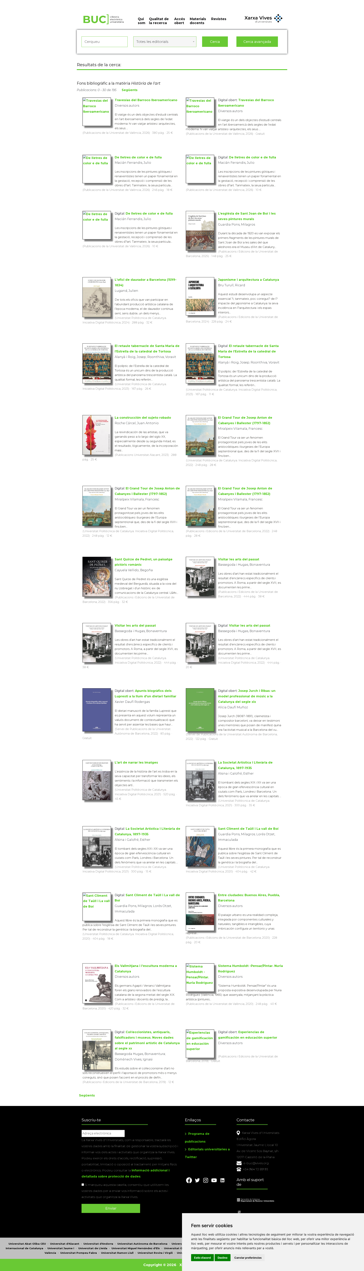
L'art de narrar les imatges (136, 762)
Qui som (141, 21)
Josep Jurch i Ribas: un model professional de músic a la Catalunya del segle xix (246, 696)
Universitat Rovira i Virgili (155, 1252)
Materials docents (198, 21)
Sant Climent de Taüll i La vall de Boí (248, 829)
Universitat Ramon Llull (117, 1252)
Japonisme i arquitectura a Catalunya (248, 280)
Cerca (215, 41)
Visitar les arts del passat (238, 559)
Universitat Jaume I (60, 1248)
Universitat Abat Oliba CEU (27, 1243)
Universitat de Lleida (92, 1248)
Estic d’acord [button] (202, 1257)
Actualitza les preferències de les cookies (35, 2)
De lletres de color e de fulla (138, 157)
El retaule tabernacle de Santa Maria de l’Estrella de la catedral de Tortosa (248, 351)
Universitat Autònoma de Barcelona (142, 1243)
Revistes (218, 19)
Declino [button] (223, 1257)
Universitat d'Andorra (98, 1243)
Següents (129, 90)
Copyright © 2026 (159, 1265)
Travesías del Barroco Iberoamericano (146, 100)
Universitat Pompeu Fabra (78, 1252)
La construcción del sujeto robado (143, 417)
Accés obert (179, 21)
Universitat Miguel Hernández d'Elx (135, 1248)
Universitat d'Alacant (64, 1243)
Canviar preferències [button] (248, 1257)
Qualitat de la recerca (159, 21)
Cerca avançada (257, 41)
